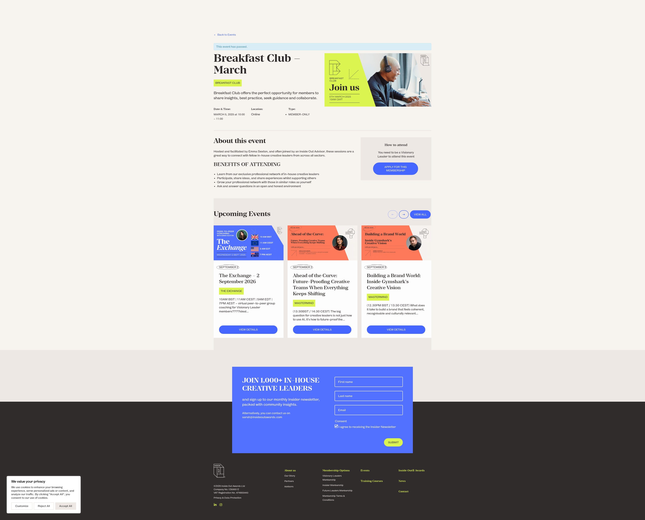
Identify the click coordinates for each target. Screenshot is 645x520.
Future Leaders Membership (337, 490)
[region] (44, 494)
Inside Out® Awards (412, 470)
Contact (403, 491)
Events (365, 470)
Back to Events (226, 34)
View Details (258, 329)
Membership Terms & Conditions (333, 498)
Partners (289, 481)
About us (290, 470)
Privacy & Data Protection (227, 498)
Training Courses (372, 481)
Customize (21, 506)
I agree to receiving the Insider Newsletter (367, 427)
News (402, 481)
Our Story (289, 476)
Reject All (44, 506)
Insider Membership (332, 485)
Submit (393, 442)
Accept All (65, 506)
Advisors (288, 486)
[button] (404, 214)
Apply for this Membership (395, 169)
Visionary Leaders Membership (332, 478)
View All (420, 214)
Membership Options (336, 470)
